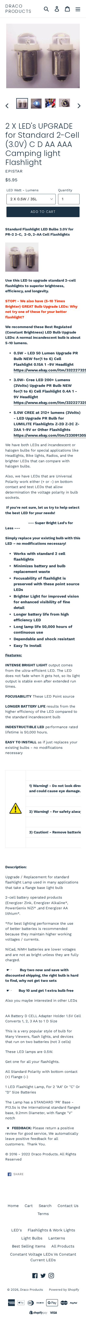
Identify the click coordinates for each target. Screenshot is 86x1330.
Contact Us (68, 1205)
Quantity (65, 190)
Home (13, 1205)
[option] (22, 103)
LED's (16, 1230)
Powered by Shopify (64, 1289)
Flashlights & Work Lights (51, 1230)
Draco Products (18, 9)
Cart (29, 1205)
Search (45, 1205)
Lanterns (56, 1238)
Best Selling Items (28, 1246)
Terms (43, 1213)
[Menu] (78, 8)
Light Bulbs (31, 1238)
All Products (62, 1246)
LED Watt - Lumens (22, 190)
